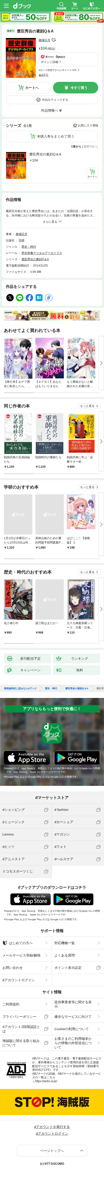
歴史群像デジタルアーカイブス (42, 253)
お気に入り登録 (88, 125)
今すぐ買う (79, 88)
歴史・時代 (29, 246)
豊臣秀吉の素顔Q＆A (45, 154)
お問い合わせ (12, 968)
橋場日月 (44, 40)
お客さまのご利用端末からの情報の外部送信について (73, 1043)
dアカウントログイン (18, 980)
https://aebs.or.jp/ (46, 1081)
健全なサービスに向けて (73, 1016)
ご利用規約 (10, 1004)
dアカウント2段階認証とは (21, 1029)
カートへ (32, 88)
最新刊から (91, 146)
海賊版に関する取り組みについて (21, 1043)
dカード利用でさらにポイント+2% (58, 70)
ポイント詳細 (49, 62)
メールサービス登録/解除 (21, 955)
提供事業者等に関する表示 (73, 1004)
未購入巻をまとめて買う (55, 136)
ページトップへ (52, 1151)
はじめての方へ (21, 943)
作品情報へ (49, 110)
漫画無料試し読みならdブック (20, 688)
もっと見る (87, 406)
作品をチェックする (55, 99)
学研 (21, 240)
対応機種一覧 (64, 943)
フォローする (53, 40)
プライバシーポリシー (19, 1016)
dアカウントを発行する (52, 1127)
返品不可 (43, 75)
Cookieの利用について (71, 1029)
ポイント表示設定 (68, 968)
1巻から (76, 146)
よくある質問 (64, 955)
